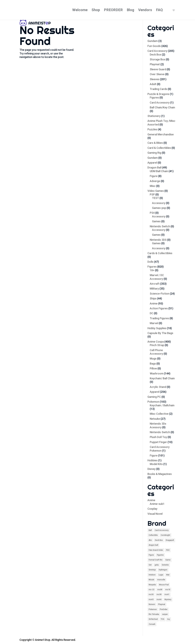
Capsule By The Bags (160, 333)
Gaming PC (154, 396)
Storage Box (157, 59)
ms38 (159, 594)
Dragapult (170, 540)
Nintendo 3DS (158, 239)
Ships (153, 298)
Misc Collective (159, 413)
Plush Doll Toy (158, 437)
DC (151, 313)
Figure (154, 176)
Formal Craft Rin (155, 560)
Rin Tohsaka (154, 614)
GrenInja (152, 570)
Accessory (158, 203)
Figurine (160, 555)
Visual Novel (155, 513)
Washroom (156, 373)
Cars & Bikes (155, 142)
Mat (167, 575)
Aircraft (155, 283)
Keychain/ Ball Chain (162, 378)
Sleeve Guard (158, 69)
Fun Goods (154, 46)
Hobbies (152, 460)
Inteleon (152, 575)
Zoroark (152, 624)
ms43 (151, 599)
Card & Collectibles (159, 147)
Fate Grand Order (156, 550)
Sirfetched (153, 619)
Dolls (150, 261)
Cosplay (152, 508)
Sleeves (154, 79)
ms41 (167, 594)
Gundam (152, 41)
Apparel (152, 162)
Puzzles (152, 129)
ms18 (167, 590)
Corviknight (165, 535)
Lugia (161, 575)
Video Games (155, 190)
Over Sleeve (157, 74)
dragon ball (153, 545)
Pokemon (153, 401)
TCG (162, 619)
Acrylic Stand (158, 386)
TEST (155, 198)
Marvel (154, 323)
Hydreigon (163, 570)
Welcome (80, 10)
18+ (152, 270)
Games (156, 221)
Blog (130, 10)
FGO (168, 550)
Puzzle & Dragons (158, 94)
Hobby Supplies (156, 328)
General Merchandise (160, 134)
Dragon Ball (154, 167)
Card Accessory (157, 50)
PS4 (152, 212)
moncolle (161, 580)
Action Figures (159, 308)
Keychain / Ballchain (162, 405)
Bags (153, 363)
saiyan (165, 614)
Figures (154, 97)
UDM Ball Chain (159, 171)
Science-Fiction (159, 293)
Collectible (153, 535)
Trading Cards (158, 89)
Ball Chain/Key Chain (162, 107)
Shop (96, 10)
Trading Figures (159, 318)
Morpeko (152, 585)
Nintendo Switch (160, 226)
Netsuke (155, 418)
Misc (153, 186)
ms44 (159, 599)
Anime (154, 303)
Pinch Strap (157, 345)
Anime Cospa (155, 341)
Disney (151, 468)
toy (168, 619)
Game (167, 560)
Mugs (153, 358)
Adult (153, 84)
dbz (150, 540)
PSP (152, 194)
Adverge (155, 181)
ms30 (151, 594)
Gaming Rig (154, 152)
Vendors (145, 10)
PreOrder (163, 609)
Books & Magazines (159, 474)
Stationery (154, 116)
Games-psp (159, 207)
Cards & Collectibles (159, 253)
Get (150, 565)
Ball (150, 530)
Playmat (155, 64)
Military (154, 288)
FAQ (159, 10)
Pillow (153, 368)
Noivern (152, 604)
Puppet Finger (158, 442)
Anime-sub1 (157, 503)
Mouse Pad (164, 585)
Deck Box (155, 54)
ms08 (159, 590)
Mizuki (151, 580)
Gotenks (165, 565)
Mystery (168, 599)
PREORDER (113, 10)
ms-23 (151, 590)
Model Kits (156, 464)
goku (157, 565)
